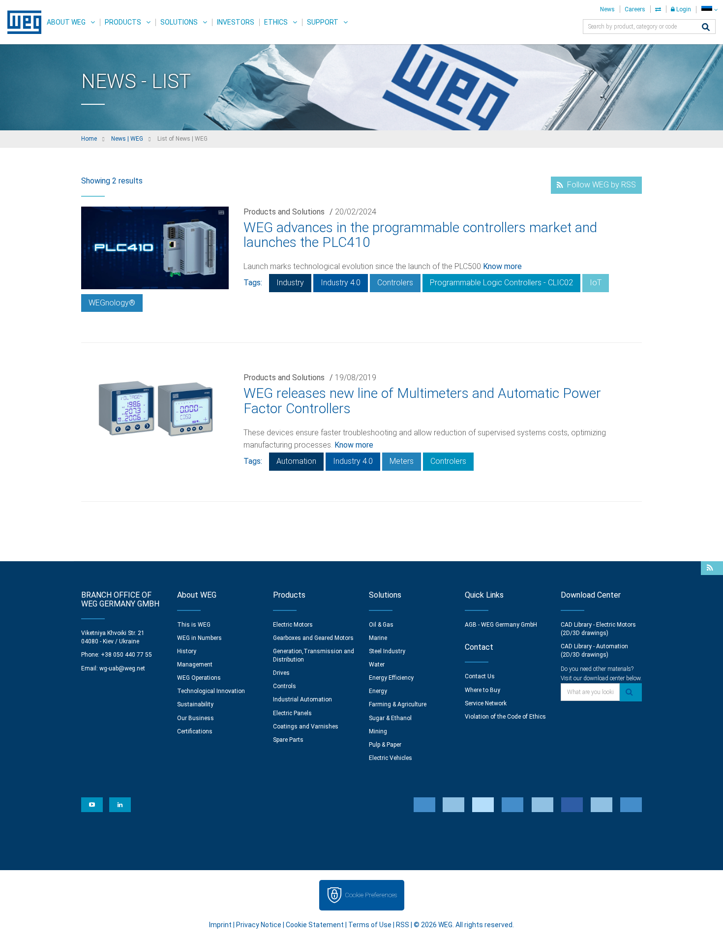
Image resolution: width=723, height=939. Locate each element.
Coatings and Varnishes (305, 726)
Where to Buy (482, 690)
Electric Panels (292, 713)
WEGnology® (112, 302)
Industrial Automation (302, 699)
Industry (290, 282)
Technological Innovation (211, 691)
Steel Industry (387, 651)
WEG (21, 22)
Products (123, 22)
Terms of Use (370, 925)
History (186, 651)
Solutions (179, 22)
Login (683, 9)
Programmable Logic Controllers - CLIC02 (501, 282)
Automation (296, 461)
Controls (284, 686)
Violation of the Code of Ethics (505, 716)
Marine (378, 638)
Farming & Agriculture (397, 704)
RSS (402, 925)
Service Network (486, 703)
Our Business (195, 718)
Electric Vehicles (390, 758)
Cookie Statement (315, 925)
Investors (235, 22)
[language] (709, 9)
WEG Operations (199, 677)
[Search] (706, 27)
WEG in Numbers (199, 638)
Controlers (395, 282)
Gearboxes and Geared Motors (313, 638)
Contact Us (480, 676)
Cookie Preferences (371, 895)
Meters (402, 461)
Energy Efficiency (391, 677)
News (607, 9)
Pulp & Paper (385, 744)
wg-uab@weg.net (122, 668)
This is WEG (194, 624)
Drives (281, 672)
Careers (635, 9)
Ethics (276, 22)
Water (377, 664)
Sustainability (195, 704)
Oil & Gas (381, 624)
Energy (378, 691)
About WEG (66, 22)
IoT (596, 282)
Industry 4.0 (341, 282)
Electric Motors (293, 624)
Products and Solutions (284, 211)
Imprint (220, 925)
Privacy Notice (258, 925)
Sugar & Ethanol (390, 718)
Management (194, 664)
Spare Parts (288, 739)
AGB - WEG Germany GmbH (501, 624)
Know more (502, 266)
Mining (378, 731)
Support (322, 22)
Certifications (194, 731)
